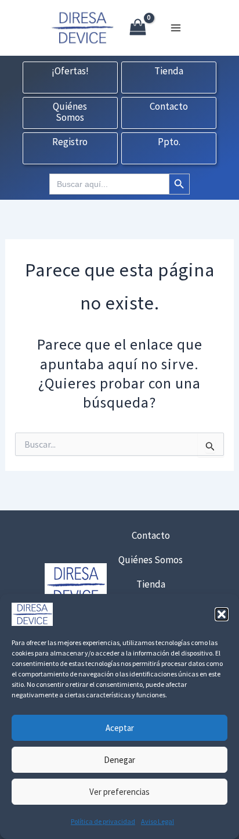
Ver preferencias (119, 791)
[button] (221, 614)
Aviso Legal (157, 821)
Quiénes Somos (70, 112)
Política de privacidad (103, 821)
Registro (70, 142)
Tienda (168, 71)
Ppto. (169, 142)
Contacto (169, 107)
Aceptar (120, 727)
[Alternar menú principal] (176, 28)
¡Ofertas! (70, 71)
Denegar (119, 759)
